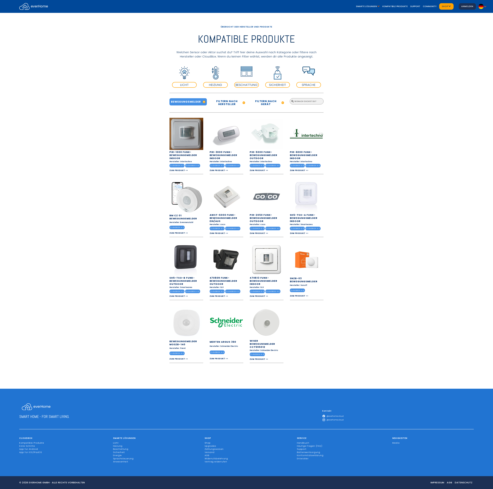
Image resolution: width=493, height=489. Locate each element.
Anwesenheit (120, 461)
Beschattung (120, 449)
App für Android (28, 449)
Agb (449, 482)
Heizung (117, 446)
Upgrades (210, 446)
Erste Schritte (27, 446)
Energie (117, 455)
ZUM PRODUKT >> (178, 170)
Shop (208, 442)
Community (430, 6)
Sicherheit (119, 452)
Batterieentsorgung (308, 452)
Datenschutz (463, 482)
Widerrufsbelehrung (216, 458)
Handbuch (303, 442)
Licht (116, 442)
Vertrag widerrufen (216, 461)
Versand (210, 452)
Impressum (437, 482)
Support (415, 6)
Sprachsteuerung (123, 458)
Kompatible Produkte (395, 6)
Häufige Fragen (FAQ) (309, 446)
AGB (207, 455)
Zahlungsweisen (214, 449)
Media (396, 442)
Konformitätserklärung (310, 455)
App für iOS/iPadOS (30, 452)
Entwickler (303, 458)
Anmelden (467, 6)
